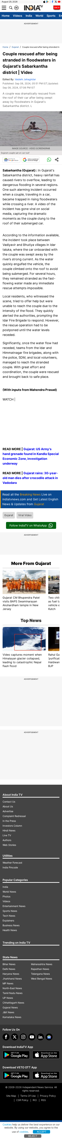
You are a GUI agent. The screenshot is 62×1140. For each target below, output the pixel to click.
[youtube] (31, 1036)
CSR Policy (22, 1100)
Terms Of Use (28, 1095)
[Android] (47, 2)
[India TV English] (33, 8)
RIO (35, 1100)
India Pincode (10, 867)
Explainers (8, 920)
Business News (11, 925)
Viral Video (25, 515)
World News (9, 891)
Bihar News (9, 964)
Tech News (9, 915)
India (29, 15)
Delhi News (9, 968)
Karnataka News (12, 1017)
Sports (51, 15)
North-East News (12, 988)
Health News (10, 930)
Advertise (8, 811)
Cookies (7, 1124)
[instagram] (23, 1036)
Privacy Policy (48, 1095)
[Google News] (11, 160)
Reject (32, 1136)
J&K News (8, 1012)
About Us (8, 806)
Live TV (7, 835)
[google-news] (49, 1036)
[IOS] (44, 2)
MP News (8, 983)
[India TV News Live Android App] (16, 1055)
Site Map (11, 1095)
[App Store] (46, 1055)
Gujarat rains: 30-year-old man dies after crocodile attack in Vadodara (30, 478)
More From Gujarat (31, 563)
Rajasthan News (40, 968)
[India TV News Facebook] (52, 2)
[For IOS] (46, 1075)
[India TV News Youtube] (59, 2)
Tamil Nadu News (12, 993)
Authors (7, 840)
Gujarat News (10, 1007)
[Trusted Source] (30, 160)
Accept (41, 1131)
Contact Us (9, 801)
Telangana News (40, 973)
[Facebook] (6, 1036)
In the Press (9, 820)
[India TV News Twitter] (56, 2)
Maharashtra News (41, 964)
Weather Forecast (12, 862)
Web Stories (9, 844)
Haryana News (11, 973)
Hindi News (9, 830)
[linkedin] (40, 1036)
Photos (6, 896)
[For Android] (16, 1075)
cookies (23, 1131)
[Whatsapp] (49, 160)
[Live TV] (56, 7)
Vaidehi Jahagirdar (25, 79)
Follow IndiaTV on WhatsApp (28, 525)
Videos (17, 15)
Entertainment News (14, 906)
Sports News (10, 910)
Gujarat (15, 47)
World (39, 15)
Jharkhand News (12, 978)
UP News (8, 997)
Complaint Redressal (14, 816)
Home (5, 15)
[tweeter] (14, 1036)
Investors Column (12, 825)
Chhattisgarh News (13, 1002)
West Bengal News (41, 978)
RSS (43, 1100)
